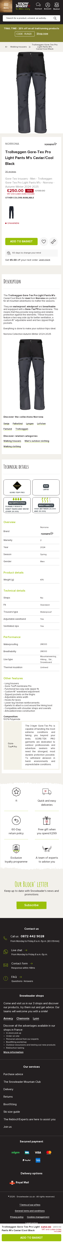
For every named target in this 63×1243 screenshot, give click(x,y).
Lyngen (30, 424)
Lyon (36, 1018)
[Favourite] (43, 241)
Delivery (8, 1089)
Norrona (12, 143)
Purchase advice (13, 1074)
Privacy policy (16, 1217)
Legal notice (31, 1223)
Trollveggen (21, 429)
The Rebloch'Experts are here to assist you (29, 1119)
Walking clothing (12, 446)
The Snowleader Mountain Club (22, 1081)
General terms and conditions (30, 1211)
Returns (8, 1096)
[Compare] (53, 241)
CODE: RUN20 (23, 34)
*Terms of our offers (29, 1205)
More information (13, 1052)
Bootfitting (10, 1104)
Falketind (18, 424)
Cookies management (38, 1217)
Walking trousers (18, 47)
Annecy (8, 1018)
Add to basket (21, 241)
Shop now (42, 33)
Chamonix (22, 1018)
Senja (6, 424)
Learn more (44, 260)
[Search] (57, 15)
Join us (8, 1126)
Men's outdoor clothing (37, 441)
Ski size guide (12, 1111)
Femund (8, 429)
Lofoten (41, 424)
